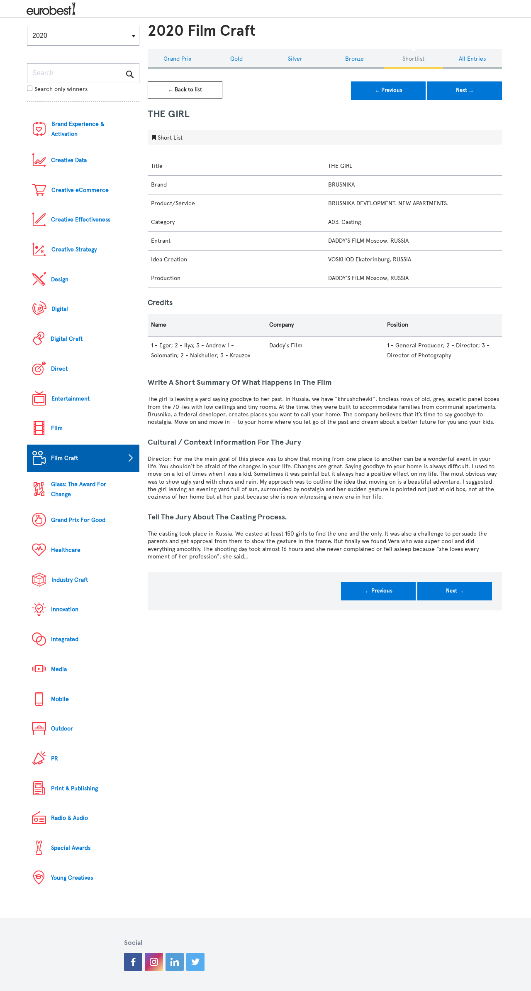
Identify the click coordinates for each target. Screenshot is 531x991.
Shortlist (413, 58)
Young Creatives (72, 877)
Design (59, 279)
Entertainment (70, 398)
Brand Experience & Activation (77, 129)
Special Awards (70, 847)
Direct (59, 368)
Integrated (64, 639)
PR (54, 758)
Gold (236, 58)
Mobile (60, 699)
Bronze (354, 58)
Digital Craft (67, 338)
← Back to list (185, 89)
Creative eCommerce (80, 190)
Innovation (64, 609)
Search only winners (61, 89)
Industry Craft (69, 579)
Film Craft (64, 458)
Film (57, 428)
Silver (295, 58)
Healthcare (65, 549)
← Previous (388, 90)
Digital (59, 308)
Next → (465, 90)
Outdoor (62, 728)
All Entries (472, 58)
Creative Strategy (74, 249)
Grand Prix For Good (78, 520)
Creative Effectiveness (80, 219)
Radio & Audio (69, 817)
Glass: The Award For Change (78, 489)
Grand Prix (177, 58)
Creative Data (69, 160)
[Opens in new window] (133, 962)
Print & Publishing (74, 788)
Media (59, 669)
